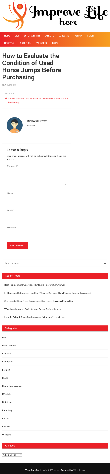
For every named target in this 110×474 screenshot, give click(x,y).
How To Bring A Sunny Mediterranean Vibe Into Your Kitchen (34, 317)
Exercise (49, 36)
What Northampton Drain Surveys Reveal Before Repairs (32, 309)
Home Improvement (12, 385)
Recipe (55, 43)
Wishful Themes (51, 470)
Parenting (41, 43)
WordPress (79, 470)
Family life (63, 36)
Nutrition (25, 43)
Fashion (78, 36)
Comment (12, 166)
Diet (17, 36)
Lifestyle (9, 43)
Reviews (6, 426)
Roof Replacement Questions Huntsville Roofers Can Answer (34, 284)
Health (91, 36)
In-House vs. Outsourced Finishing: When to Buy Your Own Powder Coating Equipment (47, 293)
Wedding (6, 434)
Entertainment (32, 36)
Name (11, 193)
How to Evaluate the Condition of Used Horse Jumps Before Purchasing (38, 100)
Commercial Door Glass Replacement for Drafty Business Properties (38, 301)
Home (7, 36)
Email (10, 210)
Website (11, 227)
